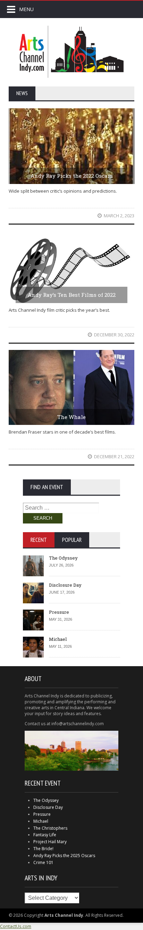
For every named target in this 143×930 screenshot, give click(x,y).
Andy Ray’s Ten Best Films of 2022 (72, 294)
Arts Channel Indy (71, 52)
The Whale (71, 416)
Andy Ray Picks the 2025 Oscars (64, 855)
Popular (72, 540)
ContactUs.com (15, 926)
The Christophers (50, 828)
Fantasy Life (44, 835)
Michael (58, 639)
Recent (39, 540)
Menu (26, 9)
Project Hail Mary (50, 842)
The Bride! (43, 849)
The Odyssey (63, 558)
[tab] (38, 539)
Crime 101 (43, 862)
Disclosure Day (65, 585)
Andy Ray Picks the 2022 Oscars (72, 175)
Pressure (59, 612)
